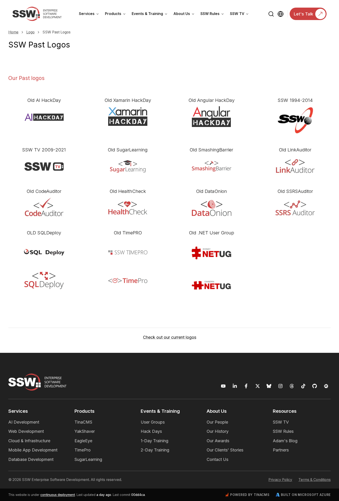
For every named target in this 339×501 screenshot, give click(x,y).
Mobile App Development (32, 450)
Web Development (26, 431)
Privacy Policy (280, 479)
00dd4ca (138, 495)
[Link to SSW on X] (257, 386)
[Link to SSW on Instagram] (280, 386)
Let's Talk (303, 14)
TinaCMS (83, 422)
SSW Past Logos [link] (56, 32)
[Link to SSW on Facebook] (246, 386)
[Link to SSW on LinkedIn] (235, 386)
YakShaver (84, 431)
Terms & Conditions (314, 479)
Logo (30, 32)
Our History (218, 431)
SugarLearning (88, 459)
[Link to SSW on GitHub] (314, 386)
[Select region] (280, 14)
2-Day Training (155, 450)
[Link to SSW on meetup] (326, 386)
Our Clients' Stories (225, 450)
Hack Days (151, 431)
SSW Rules (213, 15)
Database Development (31, 459)
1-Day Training (154, 440)
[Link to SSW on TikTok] (303, 386)
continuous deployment (57, 495)
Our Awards (218, 440)
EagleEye (83, 440)
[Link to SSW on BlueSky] (269, 386)
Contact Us (217, 459)
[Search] (271, 14)
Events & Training (151, 15)
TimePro (82, 450)
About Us (185, 15)
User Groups (153, 422)
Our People (217, 422)
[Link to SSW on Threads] (292, 386)
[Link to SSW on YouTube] (223, 386)
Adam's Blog (285, 440)
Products (117, 15)
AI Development (23, 422)
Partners (281, 450)
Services (90, 15)
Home (13, 32)
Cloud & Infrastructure (29, 440)
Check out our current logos (169, 337)
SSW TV (241, 15)
